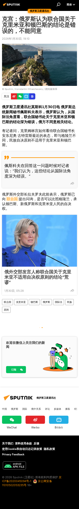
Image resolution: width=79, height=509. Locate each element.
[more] (72, 183)
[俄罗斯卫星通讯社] (12, 6)
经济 (76, 409)
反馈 (36, 443)
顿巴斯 (34, 301)
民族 (69, 301)
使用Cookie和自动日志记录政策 (22, 449)
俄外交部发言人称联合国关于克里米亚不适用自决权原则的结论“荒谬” (37, 277)
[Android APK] (14, 466)
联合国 (12, 199)
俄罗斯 (46, 301)
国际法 (58, 301)
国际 (24, 409)
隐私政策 (49, 449)
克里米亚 (21, 301)
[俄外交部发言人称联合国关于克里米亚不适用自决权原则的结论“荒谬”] (39, 241)
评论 (47, 409)
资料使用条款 (23, 443)
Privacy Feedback (13, 454)
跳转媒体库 (51, 89)
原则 (6, 309)
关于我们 (7, 443)
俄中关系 (36, 409)
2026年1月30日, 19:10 (16, 38)
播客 (67, 409)
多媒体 (57, 409)
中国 (4, 409)
